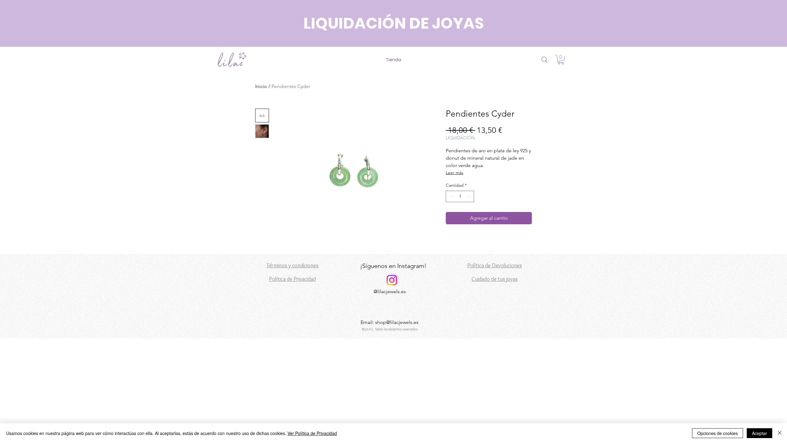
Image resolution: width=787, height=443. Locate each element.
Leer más (454, 172)
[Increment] (469, 196)
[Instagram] (392, 280)
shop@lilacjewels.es (396, 322)
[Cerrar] (779, 433)
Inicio (261, 86)
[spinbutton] (459, 196)
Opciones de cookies (717, 433)
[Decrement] (450, 196)
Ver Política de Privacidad (312, 433)
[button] (561, 59)
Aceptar (759, 433)
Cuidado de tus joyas (495, 279)
